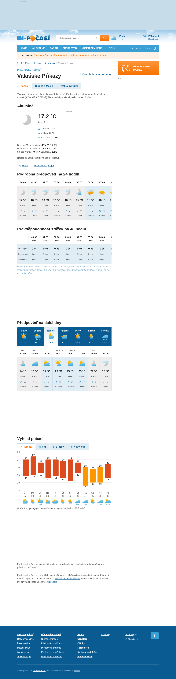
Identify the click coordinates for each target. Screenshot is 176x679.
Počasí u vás (23, 648)
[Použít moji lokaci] (96, 38)
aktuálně (38, 48)
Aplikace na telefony (88, 652)
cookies (77, 670)
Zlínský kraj (50, 63)
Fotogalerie (83, 648)
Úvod (19, 63)
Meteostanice (40, 165)
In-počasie (130, 639)
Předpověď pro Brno (51, 648)
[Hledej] (104, 38)
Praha (122, 36)
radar (54, 48)
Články (81, 643)
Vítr (44, 446)
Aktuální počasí (25, 634)
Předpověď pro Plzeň (51, 656)
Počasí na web (85, 656)
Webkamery (23, 652)
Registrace (153, 39)
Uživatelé (82, 639)
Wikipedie (52, 582)
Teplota (28, 446)
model (93, 48)
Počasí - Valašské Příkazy (67, 578)
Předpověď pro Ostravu (52, 652)
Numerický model (49, 639)
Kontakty (105, 634)
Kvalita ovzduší (69, 86)
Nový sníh (80, 446)
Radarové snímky (25, 639)
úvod (24, 48)
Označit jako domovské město (97, 74)
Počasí (24, 86)
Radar (25, 165)
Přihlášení (153, 36)
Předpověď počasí (33, 63)
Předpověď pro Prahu (51, 643)
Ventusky (129, 634)
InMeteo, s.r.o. (39, 670)
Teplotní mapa (24, 656)
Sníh (131, 48)
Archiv (138, 48)
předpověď (70, 48)
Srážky (60, 446)
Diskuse (147, 48)
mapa (51, 165)
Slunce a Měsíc (44, 86)
